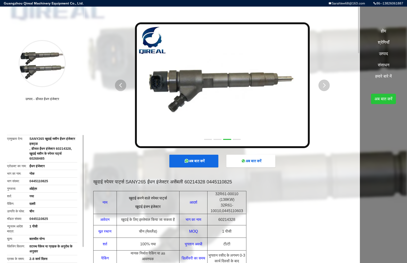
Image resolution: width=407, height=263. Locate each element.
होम (383, 31)
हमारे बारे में (383, 76)
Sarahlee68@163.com (348, 3)
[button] (120, 85)
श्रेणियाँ (383, 42)
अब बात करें (197, 161)
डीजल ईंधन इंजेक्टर (47, 99)
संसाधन (383, 65)
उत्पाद (29, 99)
